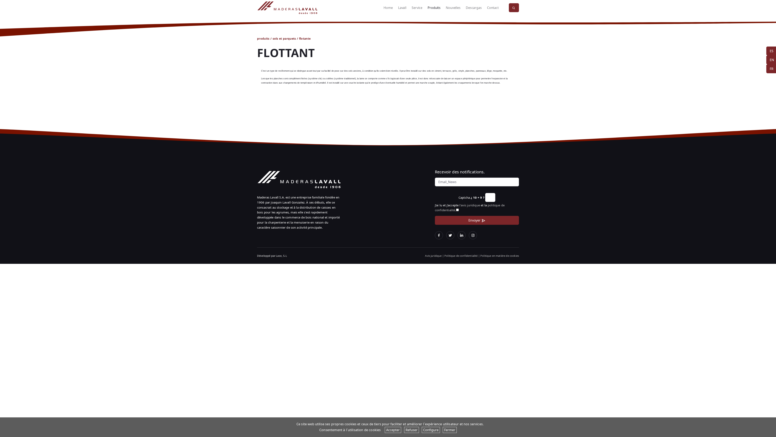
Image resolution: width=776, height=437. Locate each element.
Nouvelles (453, 7)
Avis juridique (433, 256)
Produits (434, 7)
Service (417, 7)
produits (263, 38)
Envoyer (474, 220)
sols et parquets (284, 38)
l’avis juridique (469, 205)
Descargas (474, 7)
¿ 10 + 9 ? (477, 197)
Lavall (402, 7)
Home (388, 7)
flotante (305, 38)
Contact (493, 7)
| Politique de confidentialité (460, 256)
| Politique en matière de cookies (498, 256)
